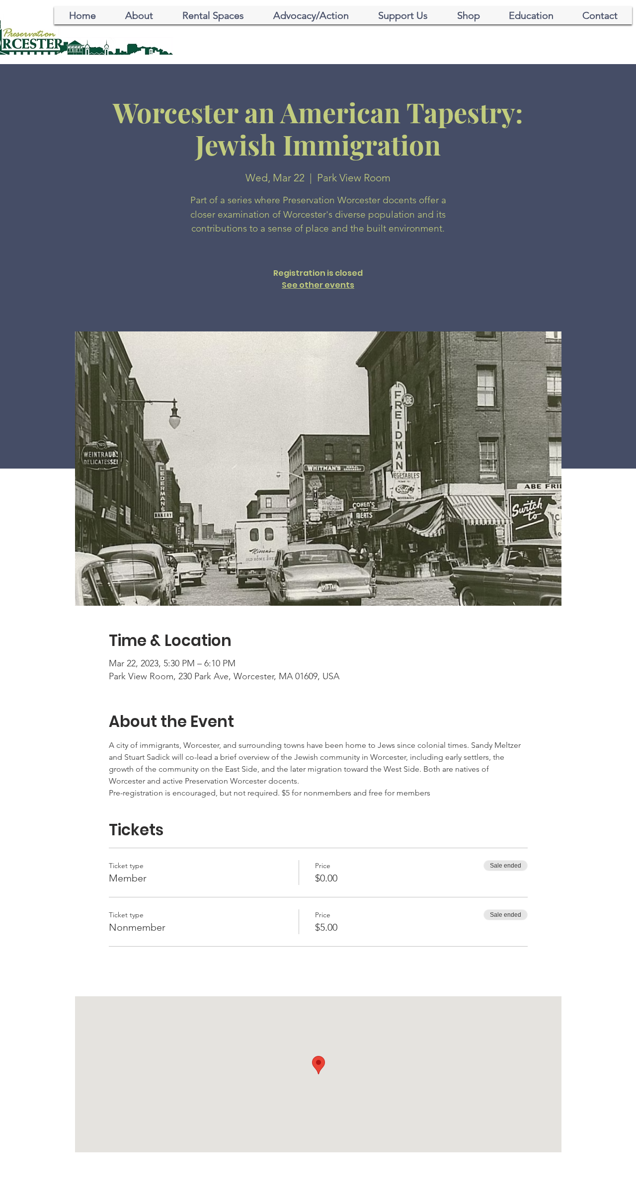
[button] (311, 15)
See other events (318, 285)
